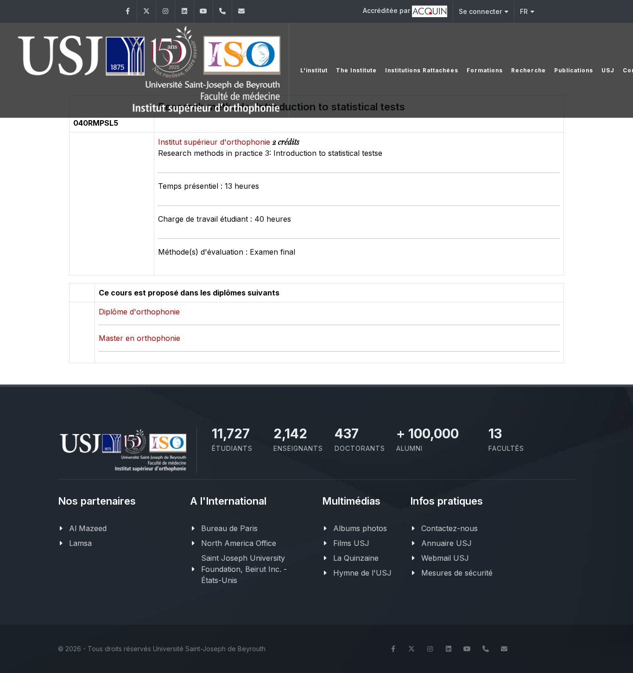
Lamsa (80, 543)
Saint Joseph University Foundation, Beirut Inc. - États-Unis (244, 569)
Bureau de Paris (229, 528)
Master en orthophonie (139, 338)
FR (524, 11)
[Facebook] (127, 11)
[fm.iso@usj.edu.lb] (241, 11)
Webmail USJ (445, 558)
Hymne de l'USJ (362, 572)
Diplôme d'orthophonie (139, 311)
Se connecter (480, 11)
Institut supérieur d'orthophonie (215, 142)
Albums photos (360, 528)
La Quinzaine (356, 558)
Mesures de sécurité (457, 572)
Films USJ (351, 543)
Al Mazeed (88, 528)
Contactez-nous (449, 528)
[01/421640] (222, 11)
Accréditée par (387, 10)
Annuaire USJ (446, 543)
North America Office (238, 543)
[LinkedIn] (184, 11)
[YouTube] (203, 11)
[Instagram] (165, 11)
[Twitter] (146, 11)
